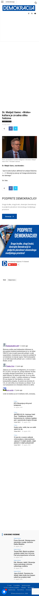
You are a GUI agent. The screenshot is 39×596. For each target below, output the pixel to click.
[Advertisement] (19, 62)
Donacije (28, 590)
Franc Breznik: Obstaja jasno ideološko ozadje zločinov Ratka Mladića (24, 542)
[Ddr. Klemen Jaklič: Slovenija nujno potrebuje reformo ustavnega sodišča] (7, 564)
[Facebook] (28, 13)
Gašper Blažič (17, 422)
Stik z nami (31, 587)
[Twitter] (31, 13)
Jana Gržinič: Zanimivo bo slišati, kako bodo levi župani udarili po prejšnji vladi (24, 575)
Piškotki (23, 587)
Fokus (15, 401)
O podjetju (16, 585)
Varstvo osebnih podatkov (11, 587)
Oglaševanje (11, 590)
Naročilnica (20, 590)
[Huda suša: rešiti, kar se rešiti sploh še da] (7, 428)
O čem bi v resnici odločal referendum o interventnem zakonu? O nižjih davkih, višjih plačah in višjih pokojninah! (25, 440)
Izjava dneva (7, 121)
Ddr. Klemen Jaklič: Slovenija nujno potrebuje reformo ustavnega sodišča (24, 564)
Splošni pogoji (26, 585)
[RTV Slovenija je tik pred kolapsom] (7, 404)
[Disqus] (19, 312)
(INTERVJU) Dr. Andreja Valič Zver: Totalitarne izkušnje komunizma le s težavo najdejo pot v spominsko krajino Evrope (25, 417)
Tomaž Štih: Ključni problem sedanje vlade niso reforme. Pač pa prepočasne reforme (24, 553)
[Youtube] (35, 13)
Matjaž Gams (11, 280)
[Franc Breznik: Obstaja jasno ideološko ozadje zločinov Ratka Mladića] (7, 542)
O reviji (9, 585)
